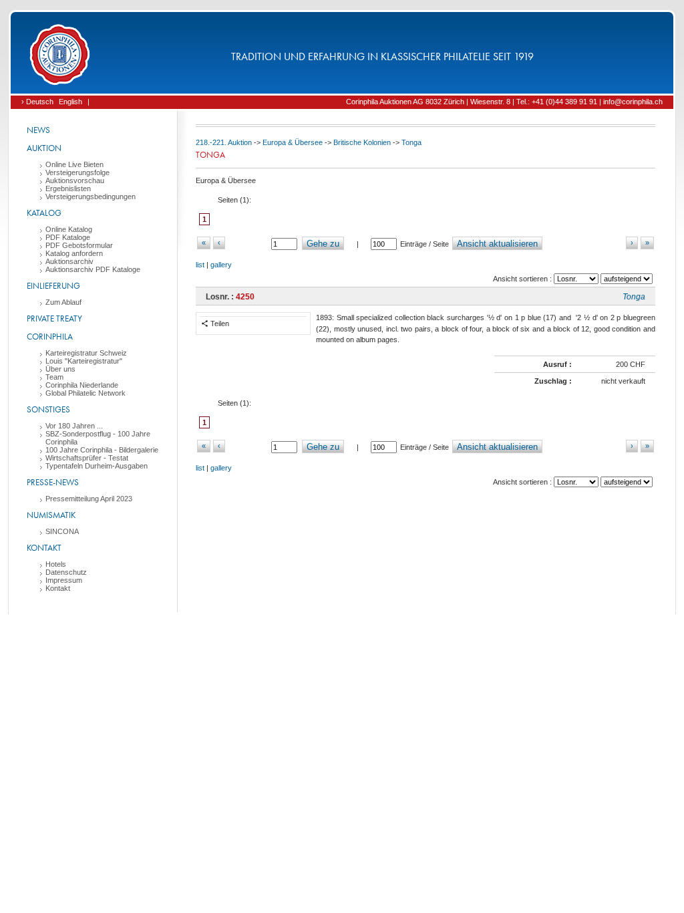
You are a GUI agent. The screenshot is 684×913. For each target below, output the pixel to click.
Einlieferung (53, 285)
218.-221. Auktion (224, 142)
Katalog (44, 213)
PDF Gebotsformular (79, 245)
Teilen (218, 323)
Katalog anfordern (74, 253)
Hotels (55, 564)
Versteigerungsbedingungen (90, 196)
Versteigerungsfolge (77, 172)
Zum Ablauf (63, 302)
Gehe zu (323, 244)
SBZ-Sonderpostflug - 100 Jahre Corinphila (97, 438)
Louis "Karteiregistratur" (83, 361)
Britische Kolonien (362, 142)
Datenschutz (66, 572)
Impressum (63, 580)
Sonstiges (48, 409)
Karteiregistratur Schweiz (86, 353)
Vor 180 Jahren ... (74, 426)
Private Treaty (54, 318)
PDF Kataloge (67, 237)
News (38, 130)
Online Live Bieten (74, 164)
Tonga (411, 142)
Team (54, 377)
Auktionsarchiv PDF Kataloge (92, 269)
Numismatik (51, 515)
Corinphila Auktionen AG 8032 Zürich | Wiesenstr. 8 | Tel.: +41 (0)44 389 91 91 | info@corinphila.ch (504, 102)
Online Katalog (68, 229)
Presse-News (53, 482)
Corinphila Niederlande (81, 385)
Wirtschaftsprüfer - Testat (86, 458)
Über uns (60, 369)
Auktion (44, 148)
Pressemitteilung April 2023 (88, 499)
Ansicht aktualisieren (497, 244)
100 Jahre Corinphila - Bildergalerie (101, 450)
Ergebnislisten (68, 188)
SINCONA (62, 531)
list (200, 265)
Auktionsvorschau (74, 180)
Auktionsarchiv (69, 261)
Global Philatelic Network (85, 393)
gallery (221, 265)
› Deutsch (37, 102)
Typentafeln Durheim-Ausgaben (96, 466)
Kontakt (44, 547)
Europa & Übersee (293, 142)
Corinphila (50, 336)
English (70, 102)
